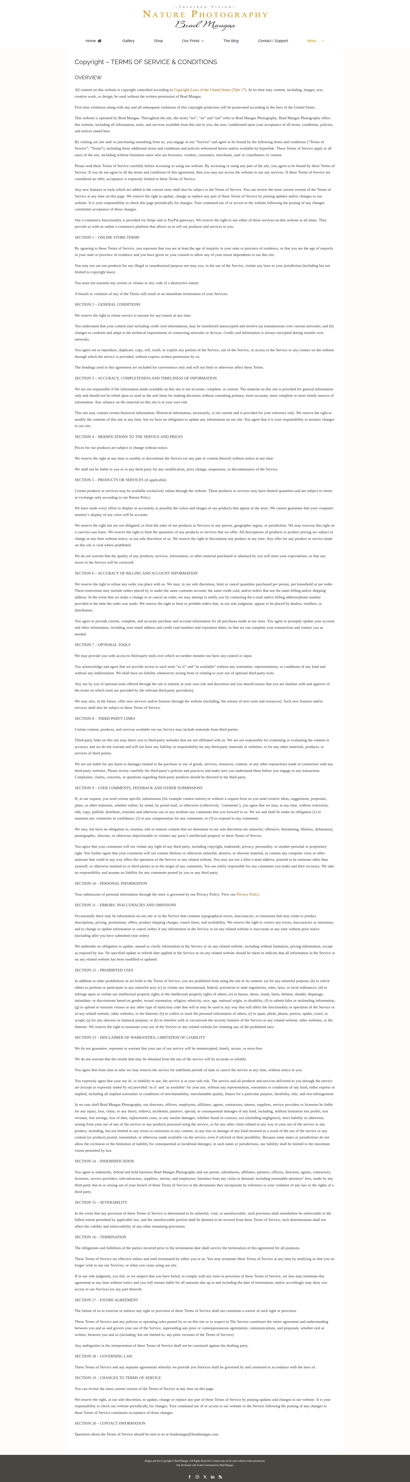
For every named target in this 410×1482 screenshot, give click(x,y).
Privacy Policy (248, 894)
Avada (200, 1465)
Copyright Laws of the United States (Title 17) (210, 90)
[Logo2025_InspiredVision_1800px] (205, 6)
